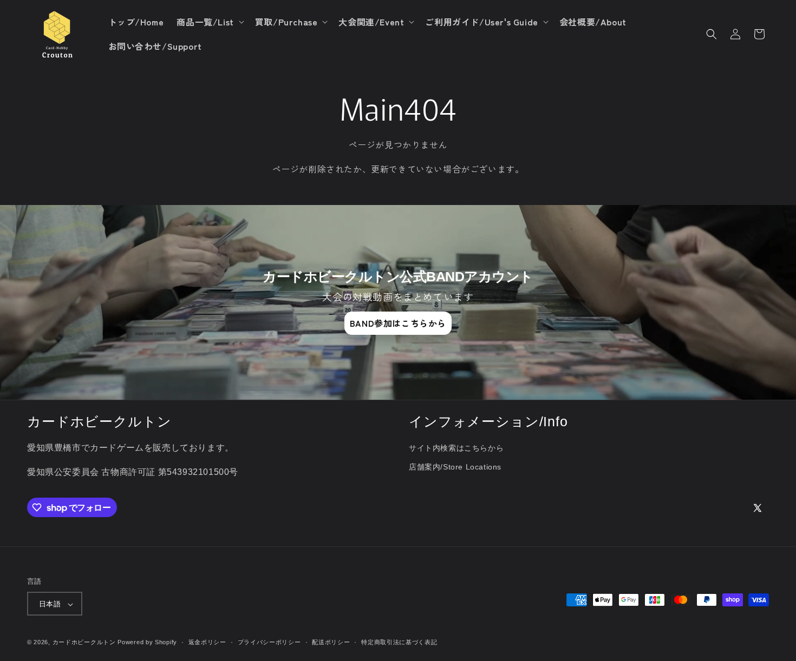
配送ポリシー (331, 642)
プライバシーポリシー (269, 642)
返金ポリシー (207, 642)
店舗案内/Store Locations (455, 467)
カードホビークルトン (84, 642)
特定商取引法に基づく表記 (399, 642)
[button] (209, 22)
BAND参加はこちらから (398, 322)
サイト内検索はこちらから (456, 448)
